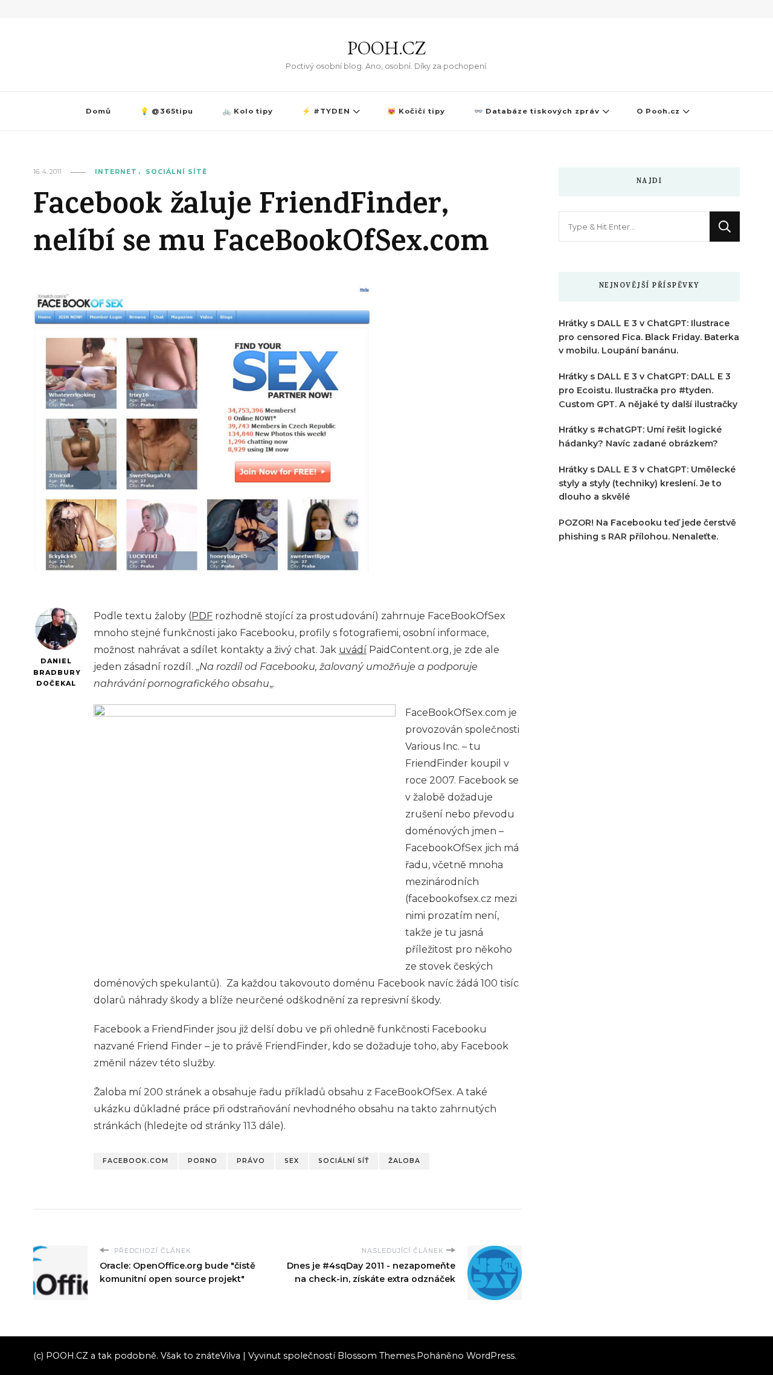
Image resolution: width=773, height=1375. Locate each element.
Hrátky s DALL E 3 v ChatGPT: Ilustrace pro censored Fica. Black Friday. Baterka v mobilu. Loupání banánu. (649, 337)
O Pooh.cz (658, 111)
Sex (291, 1161)
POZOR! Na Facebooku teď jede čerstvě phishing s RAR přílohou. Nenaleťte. (647, 529)
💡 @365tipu (166, 111)
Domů (98, 111)
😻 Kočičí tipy (416, 111)
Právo (251, 1161)
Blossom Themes (376, 1355)
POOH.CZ (386, 48)
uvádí (353, 649)
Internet (116, 172)
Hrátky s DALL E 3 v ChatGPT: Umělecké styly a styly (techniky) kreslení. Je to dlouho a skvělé (647, 483)
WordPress (490, 1355)
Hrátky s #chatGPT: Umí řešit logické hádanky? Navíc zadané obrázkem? (640, 436)
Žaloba (404, 1161)
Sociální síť (343, 1161)
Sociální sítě (176, 172)
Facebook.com (135, 1161)
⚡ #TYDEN (326, 111)
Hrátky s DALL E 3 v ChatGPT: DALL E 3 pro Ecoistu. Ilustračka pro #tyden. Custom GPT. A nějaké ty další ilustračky (648, 390)
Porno (202, 1161)
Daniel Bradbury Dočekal (56, 672)
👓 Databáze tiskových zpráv (537, 111)
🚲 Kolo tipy (247, 111)
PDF (202, 616)
